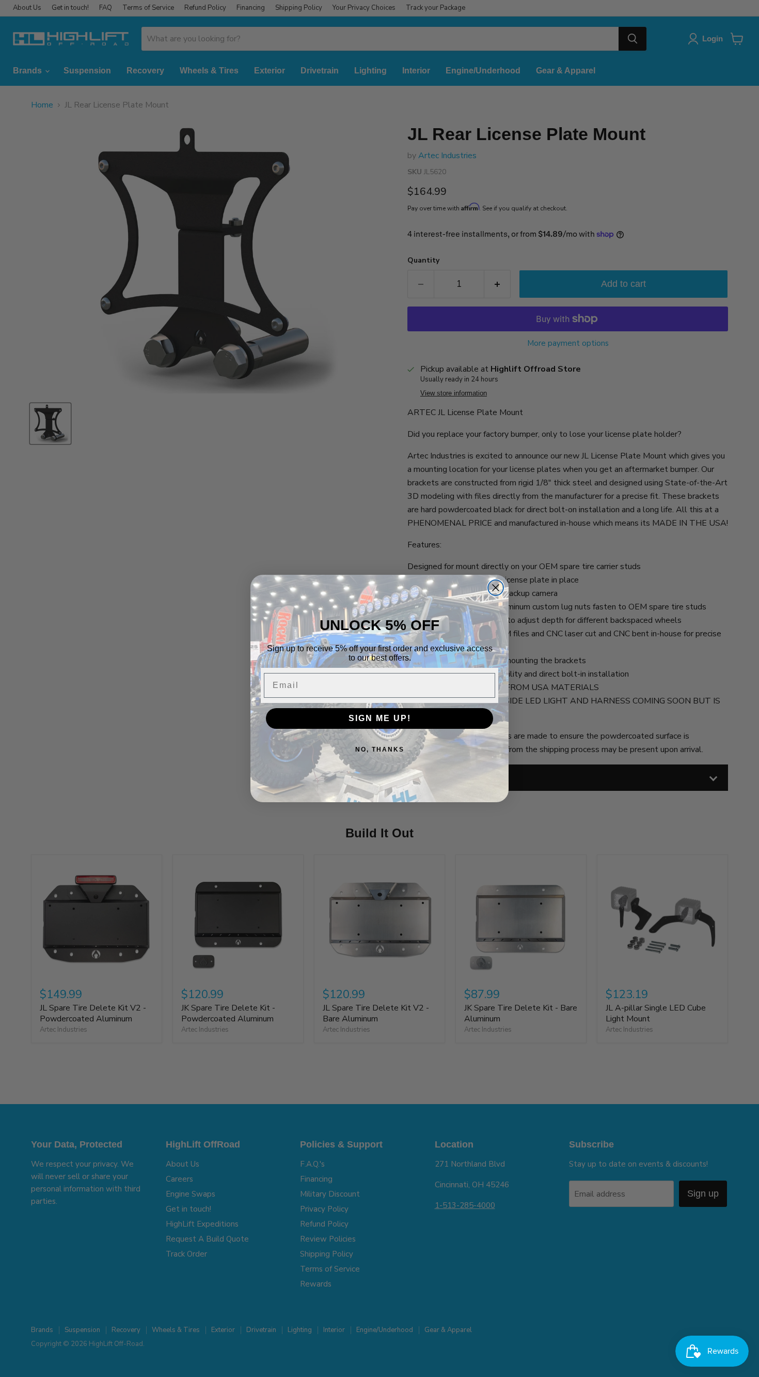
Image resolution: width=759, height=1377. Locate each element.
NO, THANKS (379, 749)
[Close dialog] (495, 587)
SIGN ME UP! (380, 718)
